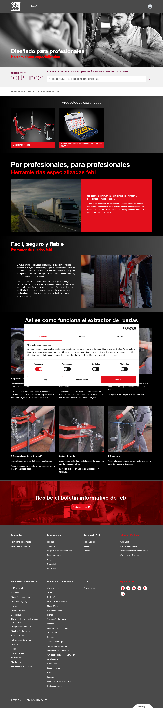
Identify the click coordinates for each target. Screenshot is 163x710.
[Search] (149, 79)
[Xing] (139, 588)
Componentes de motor (21, 627)
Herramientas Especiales (21, 667)
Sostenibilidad (53, 564)
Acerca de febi (92, 535)
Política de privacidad (129, 546)
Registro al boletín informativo (59, 551)
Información (54, 535)
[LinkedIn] (145, 588)
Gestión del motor (18, 610)
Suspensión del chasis (56, 619)
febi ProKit (51, 569)
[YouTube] (134, 588)
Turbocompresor (18, 636)
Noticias (50, 542)
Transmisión (16, 658)
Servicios (51, 546)
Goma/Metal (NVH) (19, 602)
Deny (45, 380)
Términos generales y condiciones (134, 551)
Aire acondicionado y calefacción (61, 655)
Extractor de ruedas (21, 145)
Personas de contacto (20, 546)
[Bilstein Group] (143, 707)
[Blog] (123, 594)
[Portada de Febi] (16, 6)
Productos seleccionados (22, 91)
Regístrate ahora (80, 507)
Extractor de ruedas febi (49, 91)
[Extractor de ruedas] (33, 125)
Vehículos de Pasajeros (24, 581)
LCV (86, 581)
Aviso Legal (124, 542)
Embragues (52, 637)
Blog (49, 560)
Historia (87, 551)
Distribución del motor (20, 631)
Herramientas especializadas (59, 682)
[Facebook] (123, 588)
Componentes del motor (57, 628)
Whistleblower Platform (129, 555)
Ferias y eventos (54, 555)
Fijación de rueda (18, 653)
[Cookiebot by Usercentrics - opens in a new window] (125, 328)
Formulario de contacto (21, 542)
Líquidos (14, 644)
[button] (14, 91)
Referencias (88, 546)
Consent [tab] (43, 337)
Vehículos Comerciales (60, 581)
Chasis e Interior (18, 662)
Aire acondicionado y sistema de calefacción (24, 620)
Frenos (14, 606)
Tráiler (49, 593)
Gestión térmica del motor (58, 650)
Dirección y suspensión (20, 597)
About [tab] (120, 337)
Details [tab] (81, 337)
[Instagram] (128, 588)
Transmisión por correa (57, 646)
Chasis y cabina (53, 668)
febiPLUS (15, 593)
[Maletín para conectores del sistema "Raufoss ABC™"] (81, 125)
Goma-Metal (52, 606)
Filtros (13, 649)
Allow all (118, 380)
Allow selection (81, 380)
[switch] (67, 369)
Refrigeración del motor (21, 640)
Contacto (16, 535)
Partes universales (54, 686)
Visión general (17, 588)
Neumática (51, 624)
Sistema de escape (55, 642)
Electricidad (16, 615)
